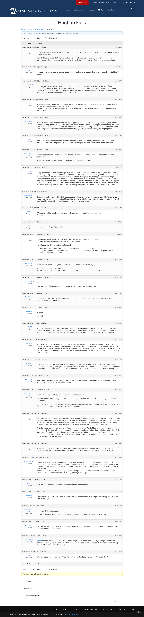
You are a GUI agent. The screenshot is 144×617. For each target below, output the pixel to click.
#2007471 (118, 307)
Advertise (75, 609)
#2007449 (118, 259)
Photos (101, 10)
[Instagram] (127, 2)
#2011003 (118, 457)
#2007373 (118, 167)
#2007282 (118, 99)
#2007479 (118, 339)
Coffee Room (79, 10)
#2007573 (118, 375)
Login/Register (108, 609)
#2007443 (118, 234)
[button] (132, 9)
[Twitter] (130, 2)
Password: (28, 588)
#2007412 (118, 208)
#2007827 (118, 443)
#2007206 (118, 47)
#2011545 (118, 535)
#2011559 (118, 552)
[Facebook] (123, 2)
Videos (91, 10)
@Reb (39, 541)
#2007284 (118, 117)
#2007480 (118, 323)
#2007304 (118, 149)
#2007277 (118, 81)
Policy (132, 609)
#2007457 (118, 293)
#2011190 (118, 479)
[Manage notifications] (139, 612)
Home (67, 10)
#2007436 (118, 222)
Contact (111, 10)
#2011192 (118, 491)
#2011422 (118, 521)
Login (115, 2)
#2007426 (118, 192)
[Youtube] (134, 2)
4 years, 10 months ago (66, 33)
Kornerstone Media (71, 614)
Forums (28, 29)
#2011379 (118, 506)
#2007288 (118, 135)
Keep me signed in (33, 595)
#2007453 (118, 277)
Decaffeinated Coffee (39, 29)
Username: (28, 581)
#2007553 (118, 359)
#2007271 (118, 67)
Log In (115, 600)
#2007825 (118, 413)
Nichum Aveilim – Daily (101, 2)
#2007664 (118, 389)
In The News (121, 609)
